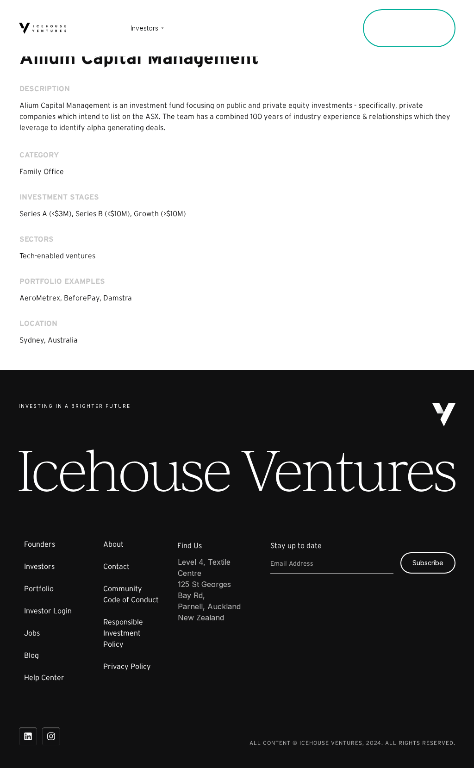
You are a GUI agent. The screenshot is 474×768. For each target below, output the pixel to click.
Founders (100, 28)
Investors (39, 566)
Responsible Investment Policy (123, 633)
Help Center (44, 677)
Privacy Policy (127, 666)
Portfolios (184, 28)
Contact (290, 28)
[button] (146, 28)
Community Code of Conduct (131, 594)
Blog (31, 655)
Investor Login (325, 28)
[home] (43, 28)
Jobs (222, 28)
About (254, 28)
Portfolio (39, 588)
